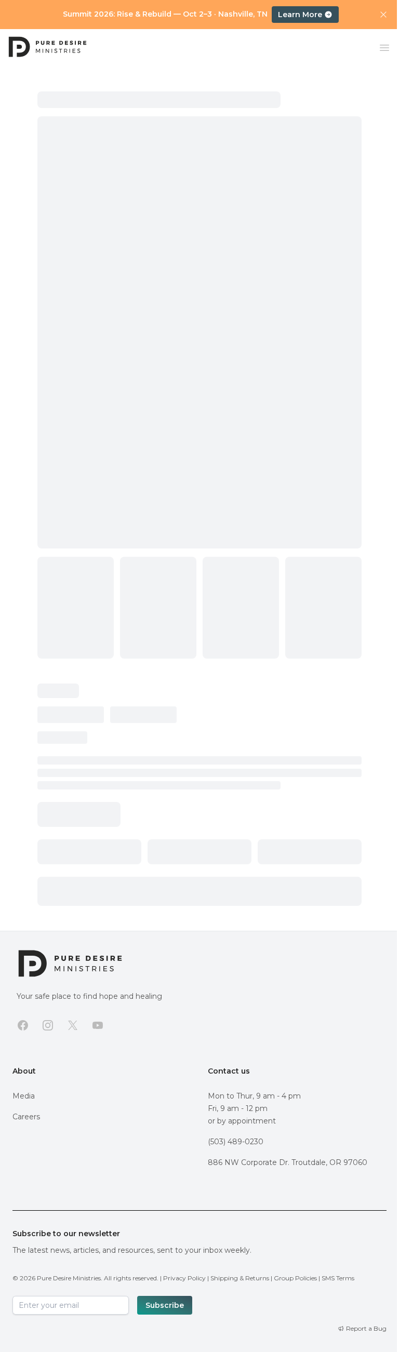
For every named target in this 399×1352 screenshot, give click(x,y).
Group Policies (295, 1278)
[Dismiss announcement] (383, 14)
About (24, 1071)
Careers (26, 1116)
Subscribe (164, 1305)
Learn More (300, 14)
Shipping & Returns (239, 1278)
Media (23, 1096)
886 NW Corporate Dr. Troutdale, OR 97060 (287, 1162)
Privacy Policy (184, 1278)
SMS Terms (338, 1278)
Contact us (229, 1071)
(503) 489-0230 (235, 1141)
